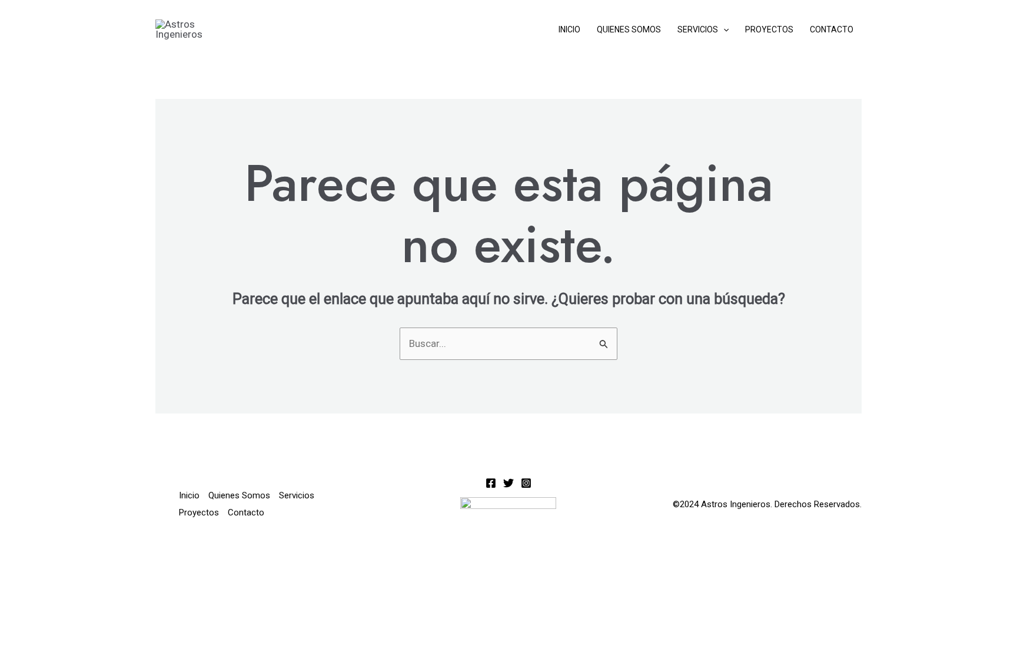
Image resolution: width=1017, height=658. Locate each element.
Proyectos (769, 29)
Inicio (569, 29)
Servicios (697, 29)
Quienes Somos (629, 29)
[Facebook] (491, 483)
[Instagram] (526, 483)
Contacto (831, 29)
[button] (723, 29)
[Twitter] (508, 483)
